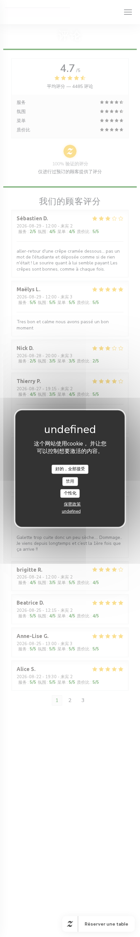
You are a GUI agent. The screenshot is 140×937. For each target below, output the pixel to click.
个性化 (70, 493)
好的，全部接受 (70, 469)
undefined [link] (71, 511)
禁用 (70, 481)
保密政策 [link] (72, 504)
